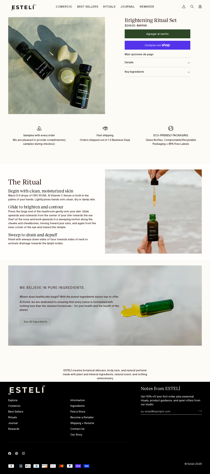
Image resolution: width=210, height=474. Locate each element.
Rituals (12, 417)
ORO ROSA (39, 195)
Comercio (14, 405)
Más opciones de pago (139, 54)
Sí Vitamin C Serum (60, 195)
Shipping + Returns (82, 423)
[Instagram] (23, 448)
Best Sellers (15, 411)
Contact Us (77, 428)
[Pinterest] (16, 448)
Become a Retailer (82, 417)
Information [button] (77, 400)
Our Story (76, 434)
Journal (13, 423)
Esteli (191, 463)
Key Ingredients (134, 71)
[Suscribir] (199, 411)
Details (129, 62)
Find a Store (77, 411)
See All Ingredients (35, 321)
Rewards (13, 428)
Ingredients (77, 405)
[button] (64, 6)
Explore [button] (13, 400)
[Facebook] (9, 448)
